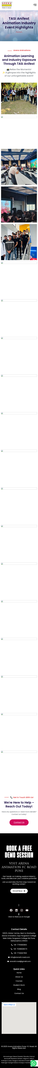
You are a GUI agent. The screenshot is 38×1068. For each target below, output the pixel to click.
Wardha (26, 1056)
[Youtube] (27, 910)
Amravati (7, 1059)
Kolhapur (4, 1061)
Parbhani (28, 1061)
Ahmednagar (8, 1056)
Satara (16, 1063)
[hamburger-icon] (34, 5)
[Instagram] (21, 910)
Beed (15, 1056)
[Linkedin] (16, 910)
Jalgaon (25, 1059)
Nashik (20, 1056)
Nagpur (15, 1061)
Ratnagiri (4, 1063)
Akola (32, 1056)
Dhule (20, 1059)
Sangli (10, 1063)
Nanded (21, 1061)
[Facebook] (11, 910)
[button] (33, 1063)
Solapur (22, 1063)
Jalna (31, 1059)
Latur (10, 1061)
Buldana (14, 1059)
